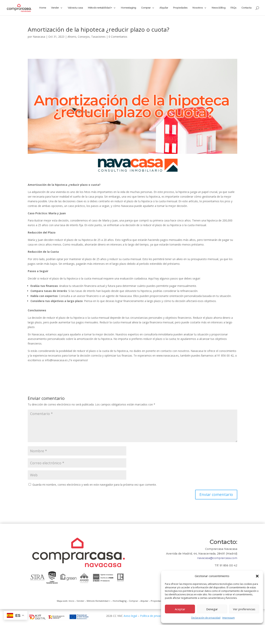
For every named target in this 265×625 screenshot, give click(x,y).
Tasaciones (98, 36)
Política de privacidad (153, 616)
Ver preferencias (244, 609)
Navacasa (39, 36)
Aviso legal (130, 616)
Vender (55, 7)
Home (42, 7)
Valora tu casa (75, 7)
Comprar (146, 7)
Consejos (84, 36)
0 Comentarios (118, 36)
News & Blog (218, 7)
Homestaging (128, 7)
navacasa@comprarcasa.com (217, 558)
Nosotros (197, 7)
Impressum (228, 617)
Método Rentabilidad (97, 600)
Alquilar (163, 7)
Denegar (212, 609)
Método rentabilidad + (100, 7)
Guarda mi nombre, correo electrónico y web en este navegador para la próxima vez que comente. (94, 484)
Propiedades (180, 7)
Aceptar (180, 609)
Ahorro (72, 36)
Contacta (246, 7)
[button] (257, 576)
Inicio (71, 600)
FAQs (233, 7)
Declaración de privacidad (205, 617)
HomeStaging (119, 600)
